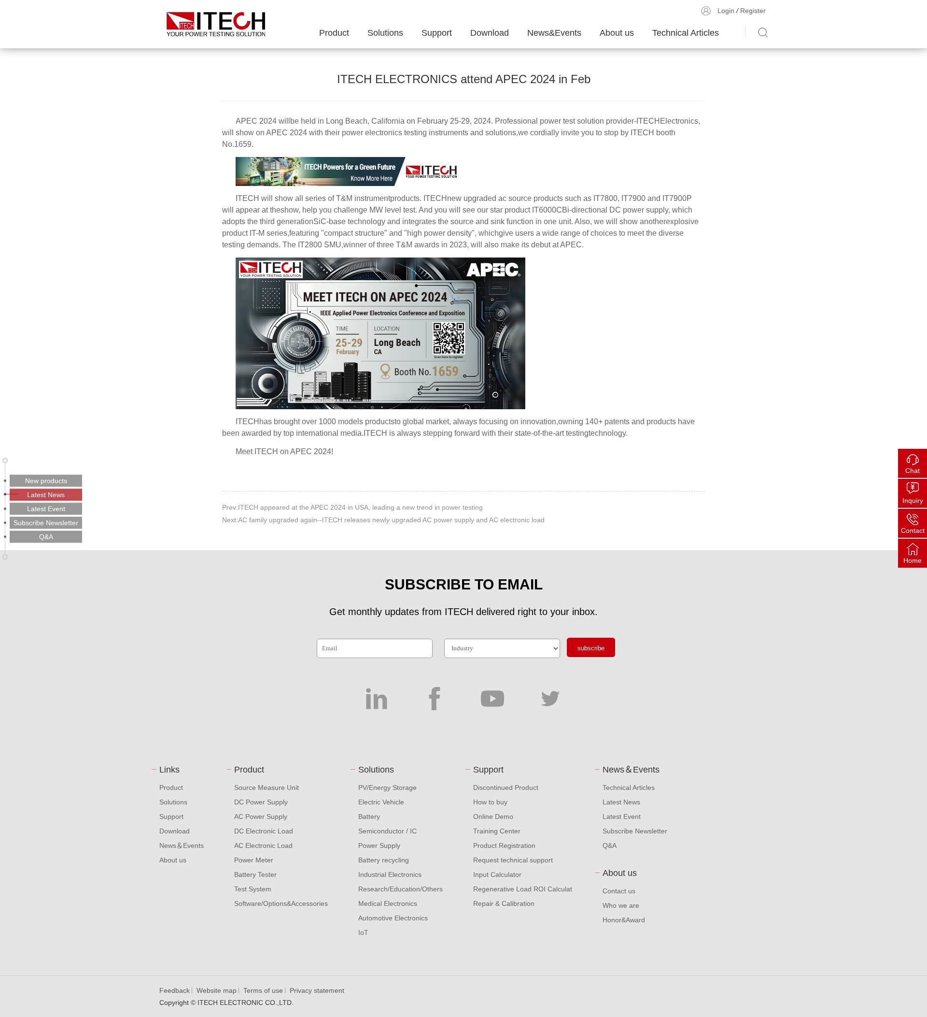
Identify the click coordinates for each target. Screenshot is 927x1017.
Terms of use (263, 990)
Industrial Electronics (389, 874)
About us (617, 33)
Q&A (610, 845)
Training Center (496, 831)
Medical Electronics (387, 903)
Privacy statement (317, 990)
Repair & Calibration (503, 903)
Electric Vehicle (381, 802)
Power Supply (379, 845)
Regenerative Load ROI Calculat (522, 889)
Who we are (621, 905)
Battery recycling (383, 860)
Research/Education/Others (400, 889)
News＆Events (181, 845)
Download (489, 33)
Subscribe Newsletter (635, 831)
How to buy (490, 802)
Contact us (619, 891)
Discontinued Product (505, 787)
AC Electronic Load (263, 845)
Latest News (621, 802)
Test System (252, 889)
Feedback (174, 990)
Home (912, 560)
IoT (363, 932)
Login (725, 10)
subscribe (590, 648)
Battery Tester (255, 874)
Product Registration (504, 845)
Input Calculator (497, 874)
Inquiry (912, 500)
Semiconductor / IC (387, 831)
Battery (369, 816)
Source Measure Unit (266, 787)
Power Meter (253, 860)
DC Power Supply (261, 802)
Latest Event (622, 816)
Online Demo (493, 816)
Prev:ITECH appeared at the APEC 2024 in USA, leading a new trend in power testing (352, 507)
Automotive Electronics (393, 918)
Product (334, 33)
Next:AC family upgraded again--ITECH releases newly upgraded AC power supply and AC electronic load (383, 520)
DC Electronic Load (263, 831)
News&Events (554, 33)
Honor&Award (624, 920)
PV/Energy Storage (387, 787)
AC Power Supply (260, 816)
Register (753, 10)
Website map (217, 990)
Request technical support (513, 860)
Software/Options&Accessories (281, 903)
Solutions (385, 33)
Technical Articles (685, 33)
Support (436, 33)
